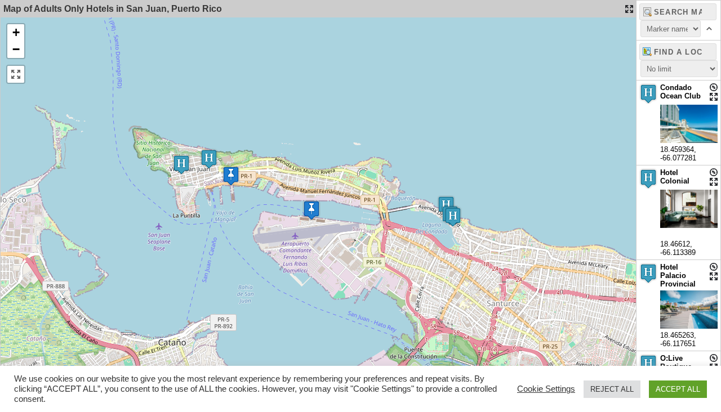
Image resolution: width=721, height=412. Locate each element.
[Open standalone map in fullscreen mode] (629, 9)
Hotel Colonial (674, 176)
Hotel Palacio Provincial (678, 275)
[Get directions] (714, 87)
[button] (209, 159)
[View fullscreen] (15, 74)
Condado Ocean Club (680, 91)
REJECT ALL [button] (612, 389)
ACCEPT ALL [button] (678, 389)
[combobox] (677, 51)
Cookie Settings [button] (546, 388)
